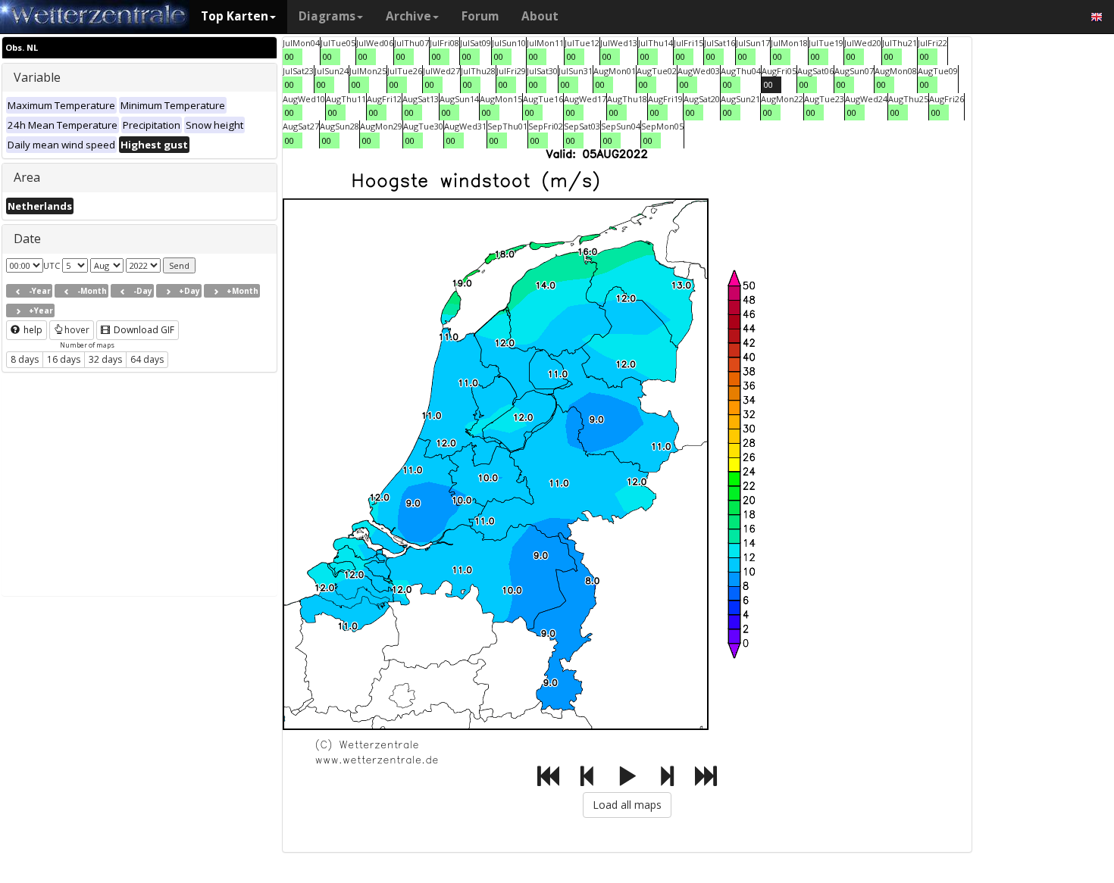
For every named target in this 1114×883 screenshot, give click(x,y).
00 (289, 56)
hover (76, 329)
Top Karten (234, 16)
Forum (480, 16)
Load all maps (627, 804)
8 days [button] (25, 359)
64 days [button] (147, 359)
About (540, 16)
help (31, 329)
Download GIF (142, 329)
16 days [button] (63, 359)
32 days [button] (105, 359)
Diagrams (327, 16)
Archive (408, 16)
